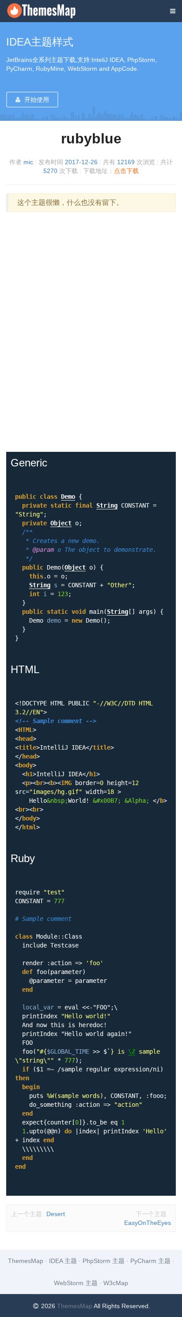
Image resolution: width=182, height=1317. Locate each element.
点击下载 (126, 170)
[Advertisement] (91, 332)
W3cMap (115, 1282)
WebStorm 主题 (76, 1282)
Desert (38, 1213)
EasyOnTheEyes (147, 1218)
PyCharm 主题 (150, 1260)
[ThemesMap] (47, 16)
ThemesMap (25, 1260)
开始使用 (36, 99)
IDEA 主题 (63, 1260)
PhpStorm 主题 (104, 1260)
